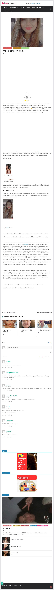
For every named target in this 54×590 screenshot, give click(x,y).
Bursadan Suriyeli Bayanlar (44, 312)
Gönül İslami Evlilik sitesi (26, 331)
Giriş (50, 342)
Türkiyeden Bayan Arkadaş (42, 525)
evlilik (38, 152)
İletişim (28, 7)
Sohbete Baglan (14, 7)
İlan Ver (22, 7)
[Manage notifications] (51, 587)
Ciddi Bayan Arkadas (25, 525)
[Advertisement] (27, 63)
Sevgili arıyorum (33, 525)
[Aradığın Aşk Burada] (6, 547)
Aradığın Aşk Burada (16, 546)
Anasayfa (5, 7)
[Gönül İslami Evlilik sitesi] (27, 320)
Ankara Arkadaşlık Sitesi (9, 312)
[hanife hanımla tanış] (44, 320)
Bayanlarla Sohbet (16, 47)
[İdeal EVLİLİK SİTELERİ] (9, 320)
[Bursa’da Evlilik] (6, 553)
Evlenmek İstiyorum (25, 47)
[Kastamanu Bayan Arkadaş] (6, 540)
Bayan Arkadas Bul (7, 10)
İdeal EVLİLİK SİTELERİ (7, 331)
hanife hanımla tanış (44, 330)
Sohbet (7, 227)
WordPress (19, 587)
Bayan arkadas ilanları (8, 47)
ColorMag (13, 587)
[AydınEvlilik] (27, 510)
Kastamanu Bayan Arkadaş (37, 3)
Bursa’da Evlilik (14, 552)
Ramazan (26, 244)
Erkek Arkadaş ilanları (37, 7)
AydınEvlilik (7, 528)
